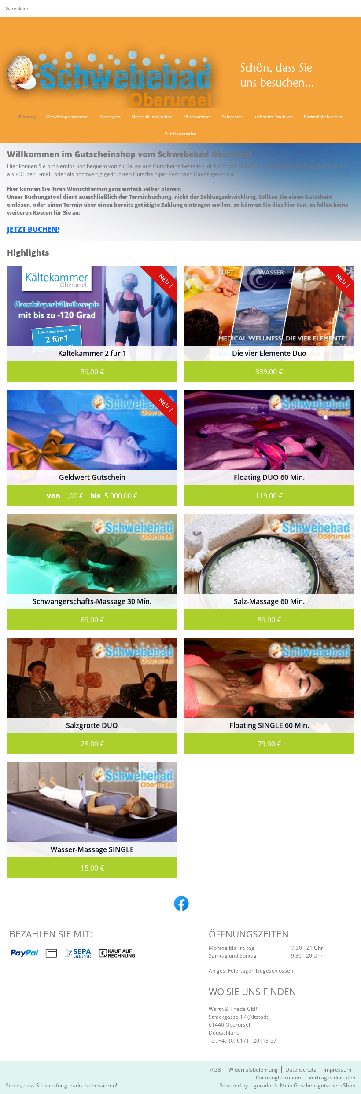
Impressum (337, 1069)
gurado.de (266, 1085)
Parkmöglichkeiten (278, 1077)
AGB (215, 1069)
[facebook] (180, 902)
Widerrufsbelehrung (253, 1069)
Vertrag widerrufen (332, 1077)
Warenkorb (16, 8)
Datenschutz (300, 1069)
